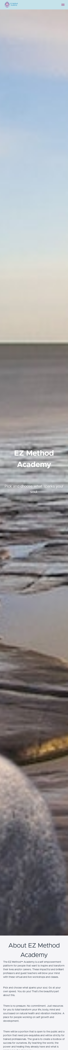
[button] (63, 4)
